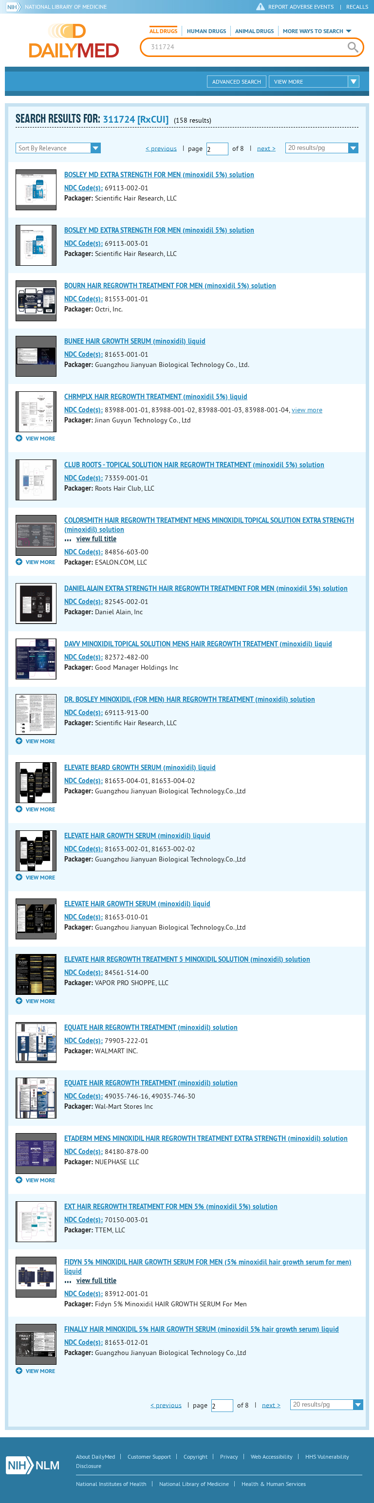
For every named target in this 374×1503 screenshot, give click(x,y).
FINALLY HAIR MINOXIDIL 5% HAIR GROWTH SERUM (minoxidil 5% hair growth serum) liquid (201, 1329)
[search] (353, 47)
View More (288, 81)
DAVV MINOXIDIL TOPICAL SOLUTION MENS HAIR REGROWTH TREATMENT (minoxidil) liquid (198, 644)
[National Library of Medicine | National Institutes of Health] (32, 1465)
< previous (161, 148)
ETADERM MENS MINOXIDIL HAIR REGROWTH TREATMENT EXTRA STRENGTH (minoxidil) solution (206, 1138)
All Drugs (163, 31)
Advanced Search (236, 81)
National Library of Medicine (66, 6)
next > (266, 148)
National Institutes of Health (111, 1483)
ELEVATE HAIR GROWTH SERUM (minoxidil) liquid (137, 835)
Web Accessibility (272, 1456)
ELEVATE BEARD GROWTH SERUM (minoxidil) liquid (140, 767)
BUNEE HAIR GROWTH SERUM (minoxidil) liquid (135, 341)
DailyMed (74, 40)
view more (307, 409)
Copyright (195, 1456)
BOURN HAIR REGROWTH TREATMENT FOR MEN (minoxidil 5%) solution (170, 285)
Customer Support (149, 1456)
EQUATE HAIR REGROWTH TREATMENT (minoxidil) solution (151, 1027)
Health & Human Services (274, 1483)
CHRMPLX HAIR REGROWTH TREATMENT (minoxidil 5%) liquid (155, 396)
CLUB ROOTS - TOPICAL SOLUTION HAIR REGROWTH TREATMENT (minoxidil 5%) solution (194, 464)
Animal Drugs (254, 31)
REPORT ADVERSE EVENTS (301, 6)
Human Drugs (206, 31)
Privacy (229, 1456)
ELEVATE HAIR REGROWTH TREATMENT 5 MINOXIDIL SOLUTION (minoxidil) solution (187, 959)
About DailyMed (95, 1456)
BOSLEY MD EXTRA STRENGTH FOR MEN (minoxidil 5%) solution (159, 174)
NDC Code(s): (83, 187)
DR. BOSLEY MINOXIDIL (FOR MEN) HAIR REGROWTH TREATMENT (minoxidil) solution (189, 699)
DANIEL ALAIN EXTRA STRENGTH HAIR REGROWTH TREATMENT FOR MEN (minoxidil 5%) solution (206, 588)
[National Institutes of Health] (15, 6)
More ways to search (313, 31)
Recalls (357, 6)
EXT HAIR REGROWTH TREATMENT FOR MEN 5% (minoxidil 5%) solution (171, 1206)
